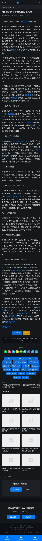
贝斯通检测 (6, 327)
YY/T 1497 (7, 362)
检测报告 (26, 366)
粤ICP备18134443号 (21, 530)
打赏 (26, 333)
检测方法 (35, 366)
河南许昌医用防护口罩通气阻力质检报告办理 (11, 386)
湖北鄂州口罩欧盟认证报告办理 (17, 12)
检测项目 (11, 114)
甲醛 (37, 150)
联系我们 (13, 517)
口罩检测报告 (5, 7)
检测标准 (25, 21)
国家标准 (28, 95)
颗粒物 (14, 98)
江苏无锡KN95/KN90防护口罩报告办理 (31, 386)
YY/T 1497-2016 (23, 313)
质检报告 (21, 2)
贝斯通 (21, 374)
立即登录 (16, 489)
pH (6, 153)
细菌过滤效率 (12, 196)
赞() (26, 15)
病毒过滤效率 (12, 316)
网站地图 (28, 526)
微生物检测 (29, 122)
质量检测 (14, 50)
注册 (27, 489)
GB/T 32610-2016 (18, 141)
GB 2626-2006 (18, 270)
